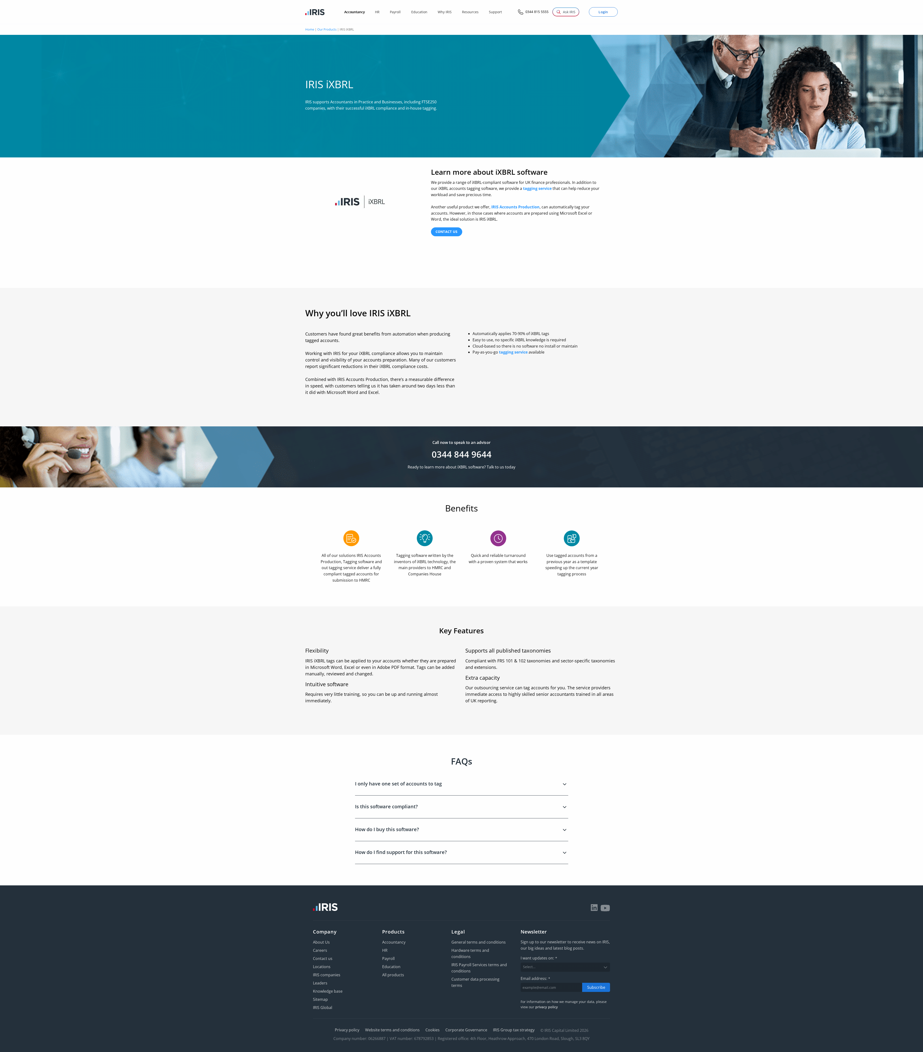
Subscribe (596, 987)
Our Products (327, 29)
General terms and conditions (478, 942)
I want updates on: (539, 958)
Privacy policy (347, 1030)
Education (391, 966)
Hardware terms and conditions (470, 953)
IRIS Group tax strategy (514, 1030)
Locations (322, 966)
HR (384, 950)
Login (603, 12)
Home (309, 29)
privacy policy (546, 1007)
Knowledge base (328, 991)
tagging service (537, 188)
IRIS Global (322, 1007)
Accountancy (393, 942)
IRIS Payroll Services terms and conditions (479, 968)
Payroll (388, 958)
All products (393, 974)
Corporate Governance (466, 1030)
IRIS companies (326, 974)
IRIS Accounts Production (515, 207)
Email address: (535, 978)
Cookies (432, 1030)
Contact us (447, 231)
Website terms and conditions (392, 1030)
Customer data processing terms (475, 982)
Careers (320, 950)
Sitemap (320, 999)
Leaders (320, 983)
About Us (321, 942)
